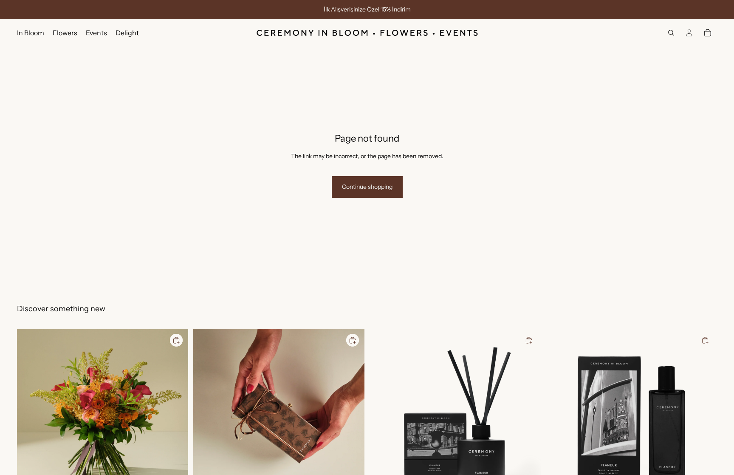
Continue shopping (367, 187)
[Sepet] (707, 32)
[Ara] (671, 32)
